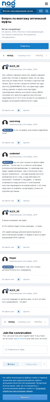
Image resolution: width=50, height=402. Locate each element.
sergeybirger (14, 29)
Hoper (12, 258)
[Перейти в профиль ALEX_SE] (5, 68)
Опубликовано (23, 69)
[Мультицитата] (19, 110)
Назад (10, 56)
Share (12, 364)
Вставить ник (8, 110)
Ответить (25, 46)
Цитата (26, 110)
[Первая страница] (4, 56)
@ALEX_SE (7, 130)
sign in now (19, 338)
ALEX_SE (14, 66)
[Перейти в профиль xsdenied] (5, 155)
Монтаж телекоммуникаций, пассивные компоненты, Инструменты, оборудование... (23, 34)
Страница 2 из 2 (24, 56)
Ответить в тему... (16, 349)
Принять (25, 397)
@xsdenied (7, 267)
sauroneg (14, 121)
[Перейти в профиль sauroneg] (5, 123)
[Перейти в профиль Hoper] (5, 259)
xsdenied (14, 153)
